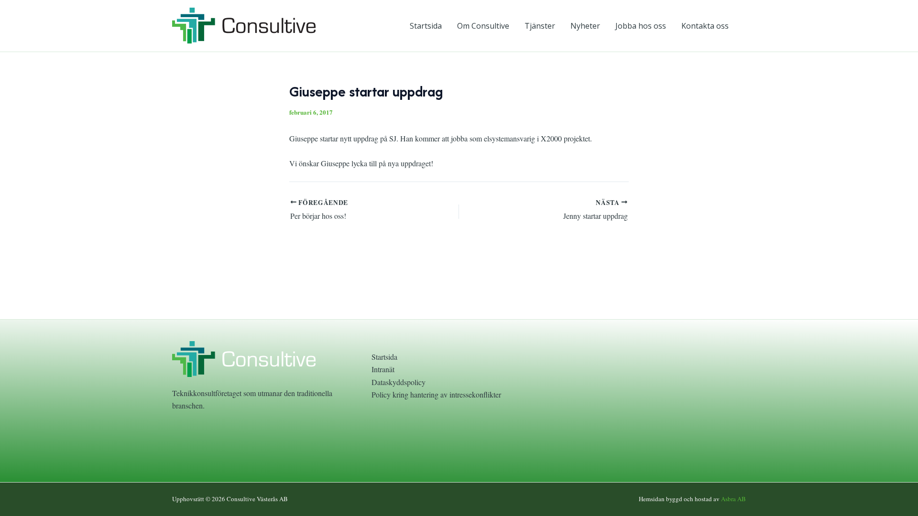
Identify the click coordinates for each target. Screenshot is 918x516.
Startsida (426, 26)
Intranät (383, 369)
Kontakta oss (705, 26)
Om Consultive (483, 26)
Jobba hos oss (640, 26)
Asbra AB (733, 498)
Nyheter (585, 26)
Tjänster (540, 26)
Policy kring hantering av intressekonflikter (436, 394)
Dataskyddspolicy (399, 382)
